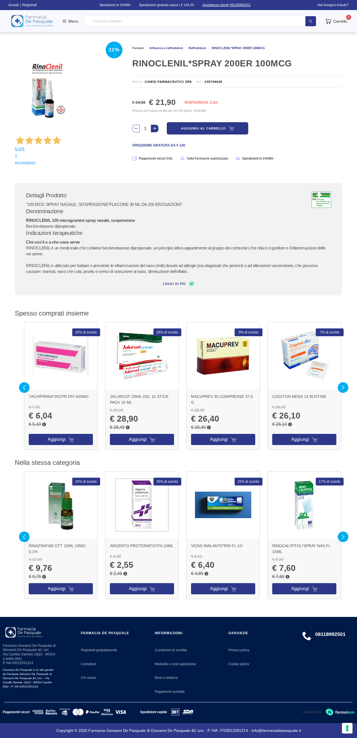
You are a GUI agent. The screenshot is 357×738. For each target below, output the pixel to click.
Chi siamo (88, 678)
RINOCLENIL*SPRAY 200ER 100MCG (238, 48)
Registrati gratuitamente (99, 650)
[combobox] (200, 21)
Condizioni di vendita (171, 650)
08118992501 (240, 5)
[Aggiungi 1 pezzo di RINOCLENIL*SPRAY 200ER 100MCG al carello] (154, 128)
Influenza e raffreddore (166, 48)
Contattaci (88, 664)
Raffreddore (197, 48)
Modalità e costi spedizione (175, 664)
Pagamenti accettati (170, 692)
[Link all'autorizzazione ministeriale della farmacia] (321, 199)
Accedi (13, 5)
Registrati (29, 5)
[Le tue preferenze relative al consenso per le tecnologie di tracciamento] (347, 728)
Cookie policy (238, 664)
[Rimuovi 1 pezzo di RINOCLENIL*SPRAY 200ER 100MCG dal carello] (136, 128)
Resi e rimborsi (166, 678)
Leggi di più (175, 283)
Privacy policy (238, 650)
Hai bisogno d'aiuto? (333, 5)
